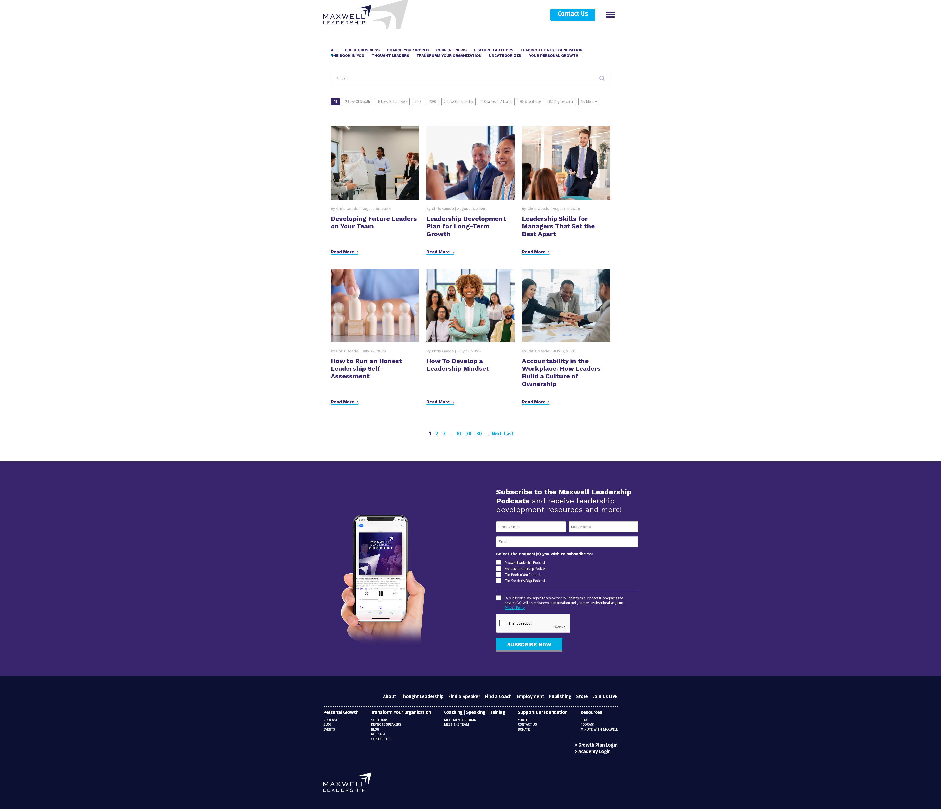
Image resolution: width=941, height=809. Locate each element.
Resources (591, 713)
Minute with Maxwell (599, 729)
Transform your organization (401, 713)
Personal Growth (340, 713)
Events (329, 729)
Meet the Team (456, 724)
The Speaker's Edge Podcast (525, 580)
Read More (343, 251)
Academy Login (594, 752)
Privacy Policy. (515, 607)
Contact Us (573, 14)
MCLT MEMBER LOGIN (460, 720)
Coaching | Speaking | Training (474, 713)
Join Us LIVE (605, 697)
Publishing (560, 697)
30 (479, 433)
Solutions (379, 720)
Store (582, 697)
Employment (530, 697)
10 (459, 433)
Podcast (330, 720)
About (389, 697)
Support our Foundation (543, 713)
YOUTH (523, 720)
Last (508, 433)
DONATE (524, 729)
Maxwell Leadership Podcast (525, 562)
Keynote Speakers (386, 724)
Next (497, 433)
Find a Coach (498, 697)
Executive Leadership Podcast (526, 568)
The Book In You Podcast (523, 574)
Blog (327, 724)
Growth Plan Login (598, 745)
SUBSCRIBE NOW (529, 644)
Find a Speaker (464, 697)
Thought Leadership (422, 697)
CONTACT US (527, 724)
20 (468, 433)
